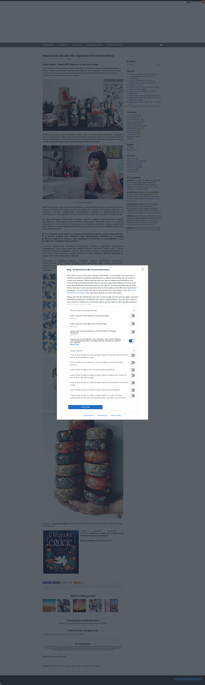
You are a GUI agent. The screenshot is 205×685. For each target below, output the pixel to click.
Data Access (102, 415)
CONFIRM (85, 407)
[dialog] (102, 342)
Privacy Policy (116, 415)
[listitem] (102, 310)
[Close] (143, 270)
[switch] (132, 315)
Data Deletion (89, 415)
